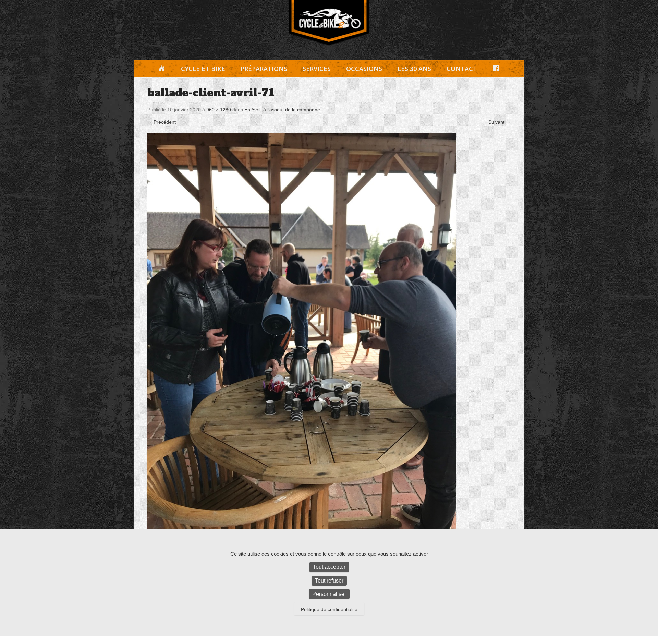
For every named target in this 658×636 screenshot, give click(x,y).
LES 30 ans (414, 68)
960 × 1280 (218, 109)
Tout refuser (329, 581)
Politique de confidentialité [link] (329, 609)
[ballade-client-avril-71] (329, 339)
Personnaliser (329, 594)
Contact (462, 68)
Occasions (364, 68)
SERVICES (317, 68)
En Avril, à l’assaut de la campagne (282, 109)
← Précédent (161, 122)
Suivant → (499, 122)
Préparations (264, 68)
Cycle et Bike (203, 68)
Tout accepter (329, 567)
